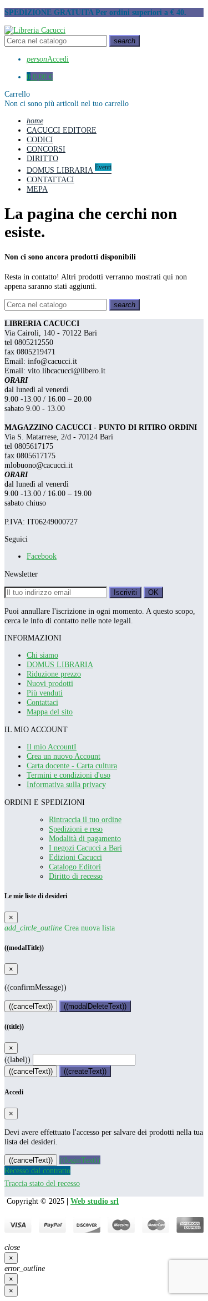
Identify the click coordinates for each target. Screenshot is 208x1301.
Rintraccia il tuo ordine (85, 819)
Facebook (42, 556)
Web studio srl (94, 1201)
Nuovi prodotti (50, 683)
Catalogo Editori (75, 866)
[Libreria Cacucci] (34, 30)
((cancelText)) (31, 1006)
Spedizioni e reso (76, 828)
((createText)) (85, 1071)
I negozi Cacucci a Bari (85, 847)
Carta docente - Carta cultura (72, 765)
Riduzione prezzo (54, 673)
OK (153, 592)
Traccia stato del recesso (42, 1183)
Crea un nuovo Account (63, 756)
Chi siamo (42, 654)
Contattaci (42, 702)
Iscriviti (125, 592)
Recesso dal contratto (37, 1170)
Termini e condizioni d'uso (68, 774)
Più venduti (45, 692)
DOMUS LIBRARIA (60, 664)
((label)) (17, 1059)
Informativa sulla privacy (66, 784)
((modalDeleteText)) (95, 1006)
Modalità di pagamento (85, 838)
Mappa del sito (50, 711)
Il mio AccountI (52, 746)
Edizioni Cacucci (75, 857)
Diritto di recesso (76, 876)
